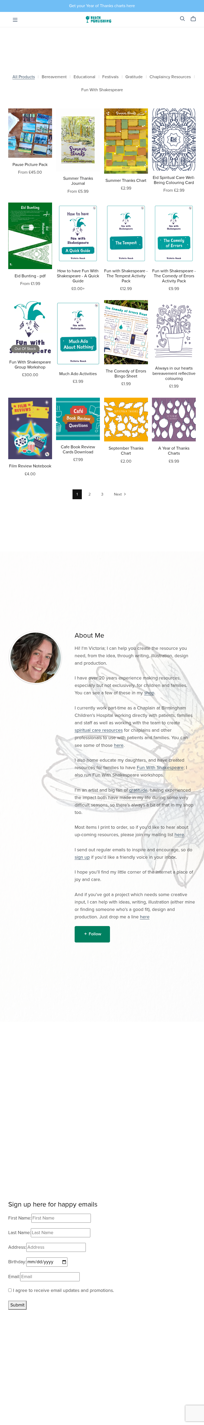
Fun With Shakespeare (102, 90)
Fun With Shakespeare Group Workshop (30, 364)
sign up (82, 857)
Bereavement (54, 77)
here (119, 745)
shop (149, 693)
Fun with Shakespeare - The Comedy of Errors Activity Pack (174, 276)
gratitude (138, 790)
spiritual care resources (99, 730)
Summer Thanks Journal (78, 181)
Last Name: (19, 1232)
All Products (23, 77)
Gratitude (134, 77)
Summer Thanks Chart (125, 180)
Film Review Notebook (30, 466)
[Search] (182, 18)
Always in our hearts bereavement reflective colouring (174, 373)
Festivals (110, 77)
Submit (17, 1305)
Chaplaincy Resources (170, 77)
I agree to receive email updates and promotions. (63, 1290)
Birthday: (17, 1262)
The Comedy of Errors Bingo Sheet (126, 374)
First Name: (19, 1218)
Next (118, 494)
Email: (14, 1276)
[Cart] (195, 18)
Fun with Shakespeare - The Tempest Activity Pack (126, 276)
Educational (84, 77)
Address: (17, 1247)
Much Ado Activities (78, 373)
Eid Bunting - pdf (30, 276)
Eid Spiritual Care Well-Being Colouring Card (174, 180)
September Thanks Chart (126, 451)
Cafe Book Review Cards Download (78, 449)
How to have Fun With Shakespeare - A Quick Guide (78, 276)
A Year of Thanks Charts (173, 451)
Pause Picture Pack (30, 164)
